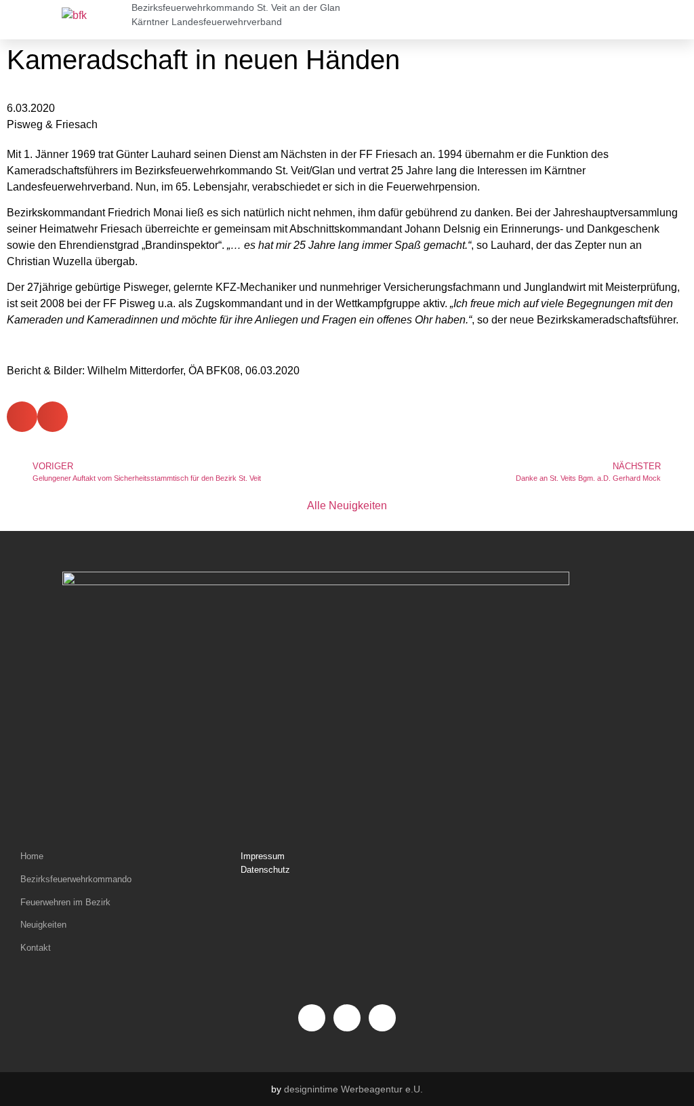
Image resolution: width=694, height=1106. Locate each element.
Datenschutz (265, 870)
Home (31, 856)
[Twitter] (382, 1017)
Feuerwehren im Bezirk (65, 902)
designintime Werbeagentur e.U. (353, 1089)
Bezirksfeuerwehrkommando (75, 879)
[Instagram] (347, 1017)
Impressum (263, 856)
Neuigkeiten (43, 925)
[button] (497, 20)
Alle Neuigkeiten (347, 505)
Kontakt (35, 948)
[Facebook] (311, 1017)
